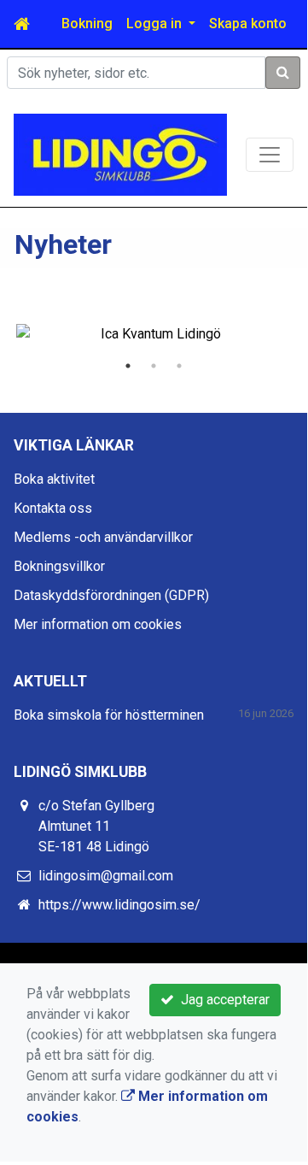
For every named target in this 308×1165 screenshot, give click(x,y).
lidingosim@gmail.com (105, 876)
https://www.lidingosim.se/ (119, 905)
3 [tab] (179, 365)
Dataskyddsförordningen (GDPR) (111, 595)
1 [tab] (128, 365)
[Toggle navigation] (269, 155)
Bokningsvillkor (59, 566)
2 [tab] (153, 365)
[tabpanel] (153, 334)
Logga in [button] (155, 23)
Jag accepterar (222, 999)
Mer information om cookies (98, 624)
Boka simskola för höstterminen (109, 715)
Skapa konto (248, 23)
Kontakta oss (53, 508)
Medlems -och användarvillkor (103, 537)
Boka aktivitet (54, 479)
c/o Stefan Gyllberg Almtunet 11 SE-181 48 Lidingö (96, 826)
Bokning (87, 23)
